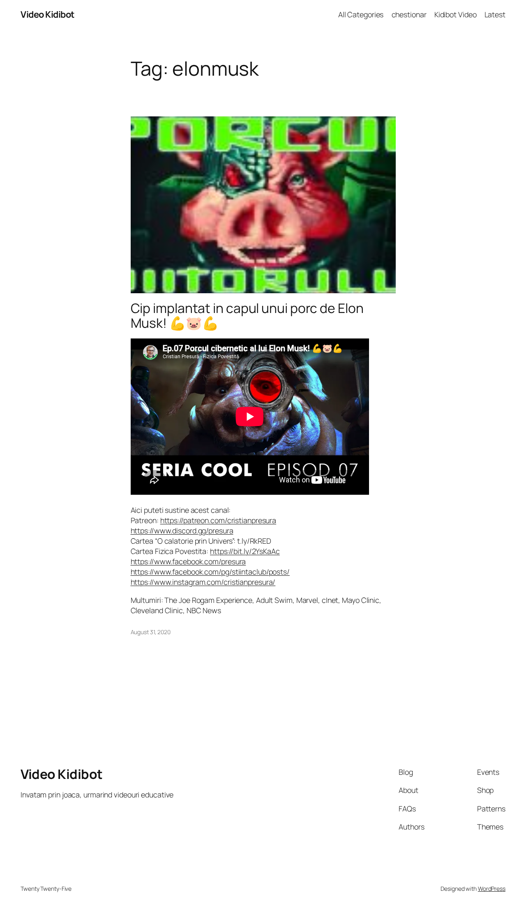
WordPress (491, 888)
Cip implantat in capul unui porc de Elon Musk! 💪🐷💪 (247, 315)
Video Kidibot (47, 14)
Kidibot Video (455, 14)
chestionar (409, 14)
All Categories (361, 14)
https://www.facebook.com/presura (188, 561)
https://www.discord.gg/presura (182, 530)
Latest (494, 14)
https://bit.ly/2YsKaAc (245, 551)
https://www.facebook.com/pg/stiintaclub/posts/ (210, 572)
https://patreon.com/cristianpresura (218, 520)
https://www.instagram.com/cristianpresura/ (203, 582)
